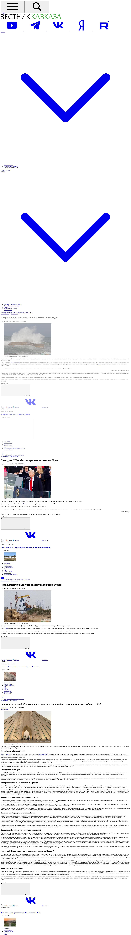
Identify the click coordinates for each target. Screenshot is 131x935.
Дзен (3, 407)
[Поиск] (37, 7)
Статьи (8, 170)
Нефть (5, 686)
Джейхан (6, 689)
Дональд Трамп (22, 504)
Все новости (14, 314)
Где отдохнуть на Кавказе (10, 308)
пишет (99, 364)
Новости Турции (8, 443)
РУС (2, 13)
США (5, 570)
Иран (5, 569)
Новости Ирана (8, 930)
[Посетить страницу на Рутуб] (104, 30)
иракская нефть (8, 692)
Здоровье (27, 312)
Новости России (8, 566)
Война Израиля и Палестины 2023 (12, 304)
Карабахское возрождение (7, 312)
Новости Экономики (9, 685)
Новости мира (7, 564)
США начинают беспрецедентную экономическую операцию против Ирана (25, 547)
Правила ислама (8, 310)
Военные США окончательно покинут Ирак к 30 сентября (20, 667)
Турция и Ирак (7, 693)
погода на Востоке (8, 449)
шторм (5, 447)
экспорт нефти (7, 691)
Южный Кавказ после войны (11, 306)
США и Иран (7, 573)
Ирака (6, 628)
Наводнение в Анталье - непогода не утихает (15, 414)
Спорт (16, 312)
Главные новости (8, 165)
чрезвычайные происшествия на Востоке (14, 448)
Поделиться (27, 395)
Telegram (16, 407)
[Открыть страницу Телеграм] (35, 30)
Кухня (31, 312)
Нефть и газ (7, 307)
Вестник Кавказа (5, 314)
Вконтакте (45, 407)
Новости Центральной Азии (11, 167)
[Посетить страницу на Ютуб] (12, 30)
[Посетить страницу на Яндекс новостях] (81, 30)
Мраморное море (8, 445)
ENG (4, 13)
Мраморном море (15, 362)
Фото (19, 312)
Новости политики (8, 567)
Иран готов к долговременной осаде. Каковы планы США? (20, 913)
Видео (22, 312)
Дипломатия (7, 932)
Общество (6, 444)
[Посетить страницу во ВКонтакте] (58, 30)
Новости (9, 407)
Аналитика (3, 170)
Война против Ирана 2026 (10, 574)
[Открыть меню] (13, 7)
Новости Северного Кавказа (11, 166)
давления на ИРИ (43, 754)
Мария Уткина (4, 709)
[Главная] (31, 19)
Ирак (5, 688)
